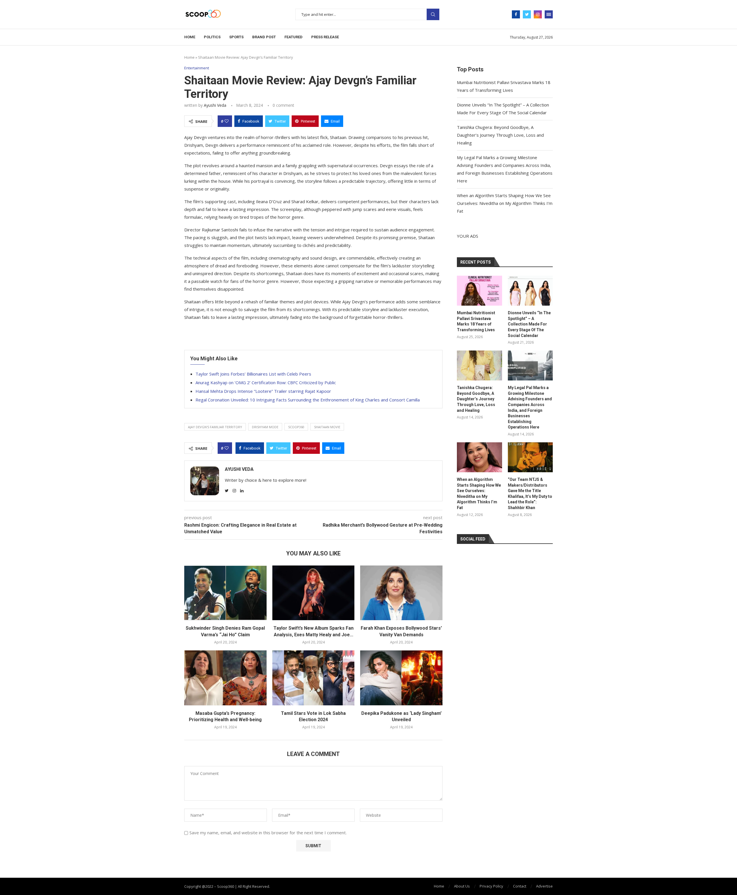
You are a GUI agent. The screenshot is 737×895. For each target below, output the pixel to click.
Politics (212, 37)
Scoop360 (296, 427)
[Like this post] (227, 121)
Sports (236, 37)
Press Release (325, 37)
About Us (462, 886)
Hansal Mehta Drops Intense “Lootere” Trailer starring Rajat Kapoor (263, 391)
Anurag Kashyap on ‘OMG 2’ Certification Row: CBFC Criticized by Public (265, 382)
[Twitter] (527, 14)
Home (189, 37)
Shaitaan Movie (327, 427)
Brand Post (264, 37)
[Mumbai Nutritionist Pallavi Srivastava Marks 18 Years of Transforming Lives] (479, 291)
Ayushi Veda (215, 105)
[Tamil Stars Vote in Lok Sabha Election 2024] (313, 677)
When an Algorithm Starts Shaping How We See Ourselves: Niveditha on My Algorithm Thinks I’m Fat (504, 203)
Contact (519, 886)
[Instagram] (538, 14)
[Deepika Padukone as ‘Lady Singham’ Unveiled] (401, 677)
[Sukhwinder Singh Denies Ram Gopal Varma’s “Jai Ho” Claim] (225, 592)
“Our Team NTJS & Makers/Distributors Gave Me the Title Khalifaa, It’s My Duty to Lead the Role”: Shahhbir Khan (530, 493)
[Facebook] (516, 14)
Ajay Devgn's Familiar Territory (215, 427)
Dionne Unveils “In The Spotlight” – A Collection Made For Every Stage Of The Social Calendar (529, 324)
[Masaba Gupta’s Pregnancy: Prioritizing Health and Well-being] (225, 677)
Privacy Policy (491, 886)
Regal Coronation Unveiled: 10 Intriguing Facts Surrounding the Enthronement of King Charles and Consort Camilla (307, 400)
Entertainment (196, 68)
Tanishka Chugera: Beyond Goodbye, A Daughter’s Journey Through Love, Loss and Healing (500, 135)
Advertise (544, 886)
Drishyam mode (265, 427)
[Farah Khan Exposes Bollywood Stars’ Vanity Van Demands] (401, 592)
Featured (293, 37)
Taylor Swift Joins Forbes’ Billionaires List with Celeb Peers (253, 374)
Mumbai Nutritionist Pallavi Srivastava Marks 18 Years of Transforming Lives (476, 321)
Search (433, 14)
